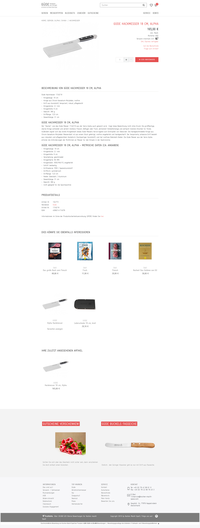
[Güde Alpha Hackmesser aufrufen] (55, 304)
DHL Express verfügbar (149, 41)
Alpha (57, 20)
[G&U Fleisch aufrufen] (115, 251)
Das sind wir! (48, 487)
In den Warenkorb (147, 60)
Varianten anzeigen (55, 329)
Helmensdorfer (77, 504)
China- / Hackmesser (70, 20)
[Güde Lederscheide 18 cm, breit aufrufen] (85, 304)
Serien (44, 13)
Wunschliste (105, 493)
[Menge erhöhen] (126, 59)
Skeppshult (76, 495)
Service (146, 13)
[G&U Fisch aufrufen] (85, 251)
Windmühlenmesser (79, 490)
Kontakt (104, 487)
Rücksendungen (48, 493)
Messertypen (56, 13)
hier (102, 216)
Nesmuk (75, 498)
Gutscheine (93, 13)
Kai (73, 493)
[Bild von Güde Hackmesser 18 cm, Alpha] (70, 46)
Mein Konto (105, 498)
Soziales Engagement (51, 507)
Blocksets (70, 13)
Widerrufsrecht (48, 498)
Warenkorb (105, 495)
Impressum (47, 504)
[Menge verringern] (131, 59)
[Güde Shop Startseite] (43, 20)
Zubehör (81, 13)
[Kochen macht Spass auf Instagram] (156, 516)
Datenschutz (47, 501)
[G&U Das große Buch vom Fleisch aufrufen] (55, 251)
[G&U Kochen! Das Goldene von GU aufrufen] (145, 251)
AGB (44, 495)
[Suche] (144, 5)
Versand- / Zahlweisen (51, 490)
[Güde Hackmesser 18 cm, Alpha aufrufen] (55, 366)
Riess (74, 501)
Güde (54, 205)
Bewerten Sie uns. (108, 501)
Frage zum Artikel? (151, 49)
